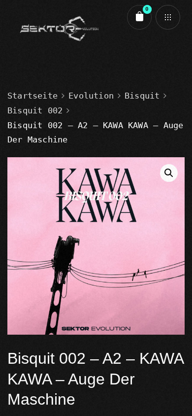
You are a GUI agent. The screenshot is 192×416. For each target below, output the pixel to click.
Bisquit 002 (35, 110)
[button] (169, 173)
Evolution (91, 96)
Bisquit (142, 96)
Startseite (32, 96)
